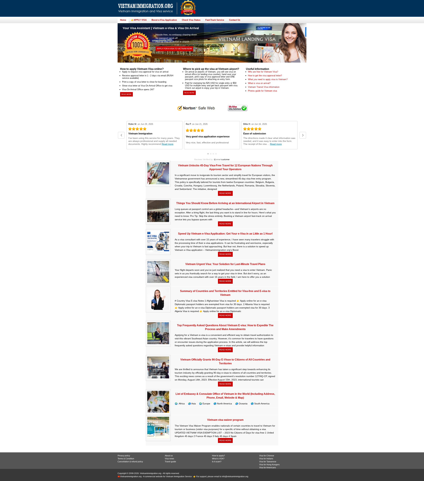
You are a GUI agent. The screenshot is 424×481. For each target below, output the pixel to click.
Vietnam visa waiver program (225, 419)
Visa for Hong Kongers (269, 464)
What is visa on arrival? (259, 83)
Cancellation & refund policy (130, 461)
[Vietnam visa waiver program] (158, 428)
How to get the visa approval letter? (265, 75)
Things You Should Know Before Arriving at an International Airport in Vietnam (225, 203)
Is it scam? (216, 461)
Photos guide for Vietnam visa (262, 91)
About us (169, 456)
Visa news (169, 458)
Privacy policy (124, 456)
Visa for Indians (266, 458)
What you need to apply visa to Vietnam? (268, 79)
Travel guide (170, 461)
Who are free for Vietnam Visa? (263, 72)
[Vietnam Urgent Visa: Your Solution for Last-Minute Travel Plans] (158, 272)
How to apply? (218, 456)
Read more (126, 94)
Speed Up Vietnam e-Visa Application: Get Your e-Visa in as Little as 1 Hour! (225, 233)
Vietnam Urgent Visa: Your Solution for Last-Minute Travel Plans (225, 264)
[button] (121, 135)
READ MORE (225, 193)
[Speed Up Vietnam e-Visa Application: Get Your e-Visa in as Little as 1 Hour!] (158, 242)
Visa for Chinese (266, 456)
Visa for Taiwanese (267, 461)
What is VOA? (218, 458)
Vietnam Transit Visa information (263, 87)
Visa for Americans (267, 467)
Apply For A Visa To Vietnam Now (174, 49)
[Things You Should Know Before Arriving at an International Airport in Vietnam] (158, 211)
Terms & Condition (126, 458)
